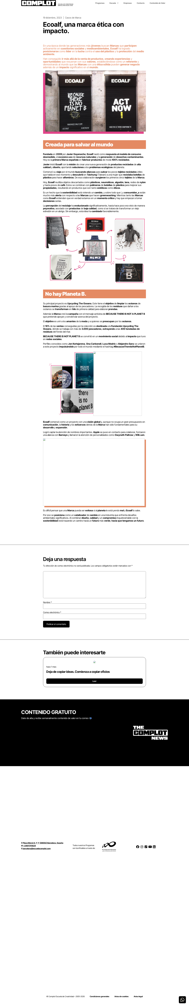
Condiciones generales (99, 996)
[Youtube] (150, 846)
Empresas (128, 3)
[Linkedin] (154, 846)
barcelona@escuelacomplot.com (37, 848)
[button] (44, 671)
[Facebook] (137, 846)
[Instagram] (141, 846)
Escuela (113, 3)
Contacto (141, 3)
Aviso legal (138, 996)
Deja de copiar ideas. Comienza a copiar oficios (78, 672)
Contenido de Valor (157, 3)
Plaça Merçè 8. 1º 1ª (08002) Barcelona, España (43, 843)
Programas (99, 3)
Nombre (47, 602)
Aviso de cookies (121, 996)
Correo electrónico (52, 612)
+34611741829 (29, 846)
